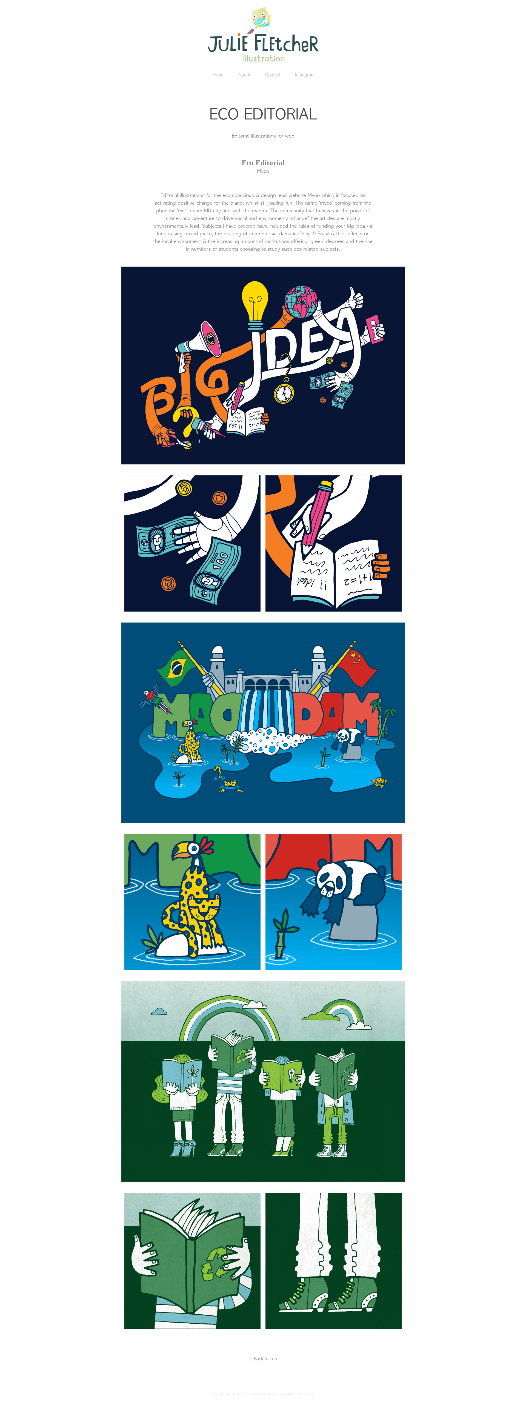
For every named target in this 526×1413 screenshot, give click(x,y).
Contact (272, 75)
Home (217, 75)
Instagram (305, 75)
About (244, 75)
